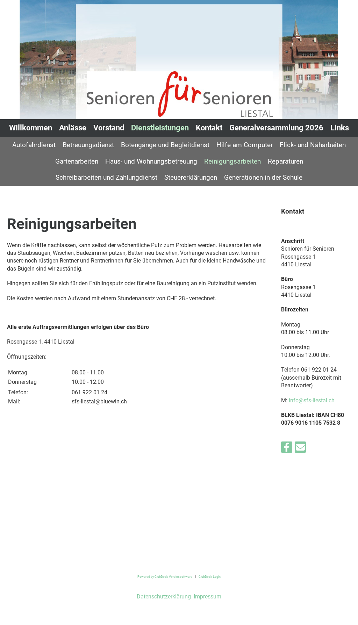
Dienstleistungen (160, 127)
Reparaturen (285, 161)
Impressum (206, 596)
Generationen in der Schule (263, 177)
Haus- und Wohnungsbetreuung (151, 161)
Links (339, 127)
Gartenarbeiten (76, 161)
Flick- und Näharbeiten (313, 145)
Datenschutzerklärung (164, 596)
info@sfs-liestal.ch (312, 400)
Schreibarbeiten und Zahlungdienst (106, 177)
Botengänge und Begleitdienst (165, 145)
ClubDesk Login (210, 577)
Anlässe (72, 127)
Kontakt (209, 127)
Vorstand (108, 127)
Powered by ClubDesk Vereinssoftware (164, 577)
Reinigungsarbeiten (232, 161)
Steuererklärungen (190, 177)
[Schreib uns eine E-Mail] (300, 448)
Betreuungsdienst (88, 145)
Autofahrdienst (34, 145)
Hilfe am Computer (244, 145)
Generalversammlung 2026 (276, 127)
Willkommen (30, 127)
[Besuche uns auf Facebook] (286, 448)
